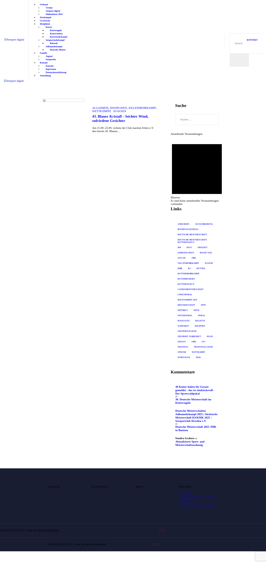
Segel (210, 336)
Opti (203, 305)
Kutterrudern (186, 279)
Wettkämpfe (101, 111)
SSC (204, 342)
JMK (193, 258)
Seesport (200, 326)
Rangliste (184, 321)
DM (179, 247)
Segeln (182, 342)
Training (183, 347)
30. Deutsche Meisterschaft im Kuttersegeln (193, 401)
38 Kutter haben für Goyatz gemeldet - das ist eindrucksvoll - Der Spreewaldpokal (194, 390)
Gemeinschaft (186, 253)
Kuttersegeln (186, 284)
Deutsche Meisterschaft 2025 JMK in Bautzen (195, 428)
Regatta (200, 321)
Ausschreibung (204, 224)
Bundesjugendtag (188, 229)
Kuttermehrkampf (189, 274)
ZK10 (198, 357)
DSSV (189, 247)
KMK (180, 268)
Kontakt (185, 493)
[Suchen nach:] (196, 119)
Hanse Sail (206, 253)
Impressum (186, 501)
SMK (193, 342)
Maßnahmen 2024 (187, 300)
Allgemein (100, 107)
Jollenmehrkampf (142, 107)
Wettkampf (198, 352)
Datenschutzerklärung (196, 505)
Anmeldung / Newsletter (197, 497)
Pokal (201, 315)
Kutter (201, 268)
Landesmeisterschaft (191, 289)
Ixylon (182, 258)
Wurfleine (184, 357)
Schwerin (183, 326)
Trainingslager (203, 347)
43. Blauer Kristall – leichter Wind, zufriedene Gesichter (120, 118)
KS (189, 268)
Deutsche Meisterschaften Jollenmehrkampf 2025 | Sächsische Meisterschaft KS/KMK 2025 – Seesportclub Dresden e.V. (196, 415)
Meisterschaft (186, 305)
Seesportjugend (187, 331)
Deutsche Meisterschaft (192, 234)
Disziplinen (118, 107)
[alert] (197, 172)
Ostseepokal (185, 315)
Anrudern (183, 224)
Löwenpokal (185, 295)
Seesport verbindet (189, 336)
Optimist (183, 310)
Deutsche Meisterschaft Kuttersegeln (192, 241)
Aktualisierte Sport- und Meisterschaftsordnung (189, 443)
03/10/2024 (119, 111)
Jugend (209, 263)
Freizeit (203, 247)
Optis (196, 310)
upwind (182, 352)
